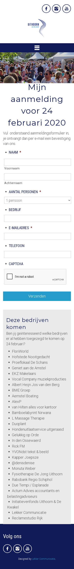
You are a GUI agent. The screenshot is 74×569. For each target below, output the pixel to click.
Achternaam (13, 183)
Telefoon (16, 246)
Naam (15, 152)
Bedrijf (15, 210)
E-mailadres (20, 228)
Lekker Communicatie (43, 558)
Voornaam (12, 168)
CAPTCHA (16, 264)
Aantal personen (25, 192)
